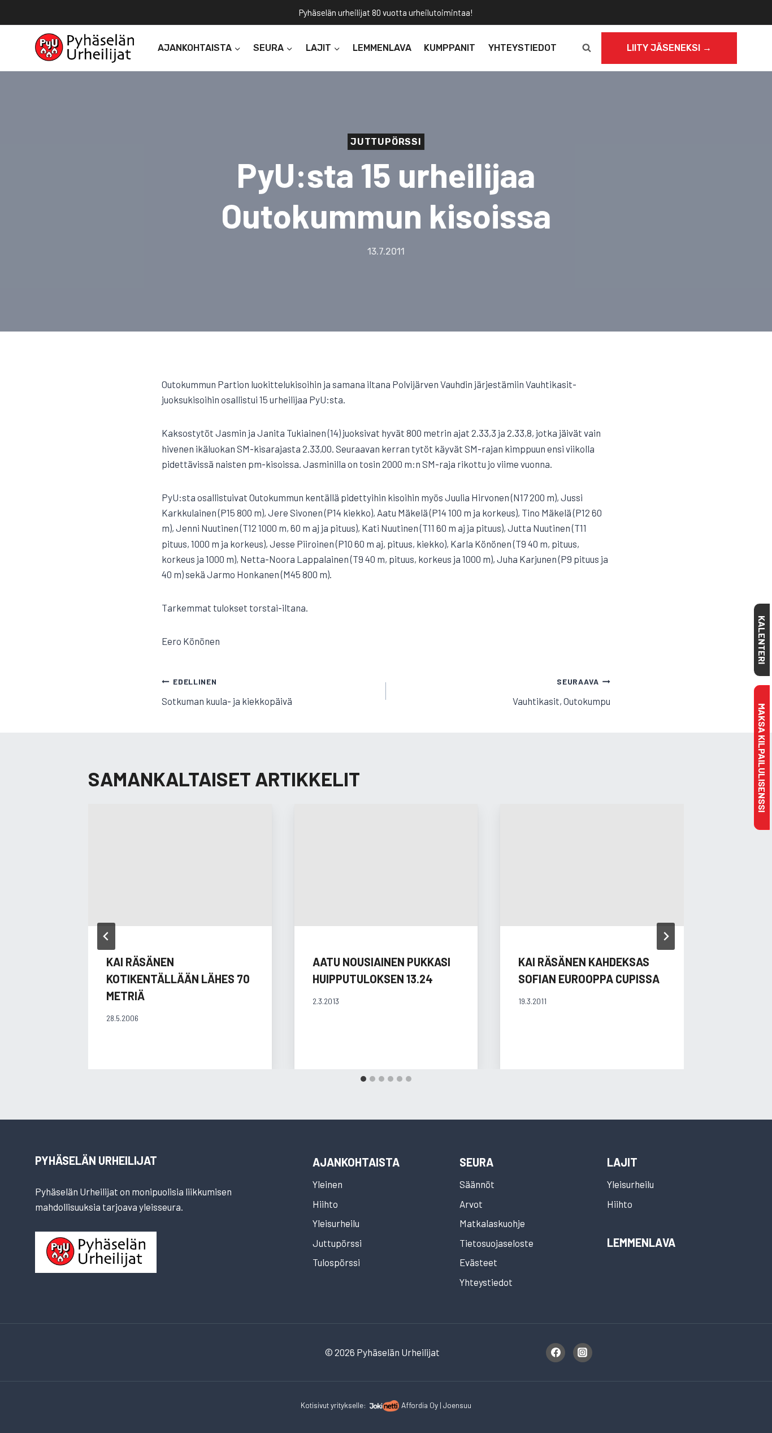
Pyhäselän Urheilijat (96, 1160)
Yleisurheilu (336, 1223)
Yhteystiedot (522, 47)
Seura (476, 1162)
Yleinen (327, 1184)
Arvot (471, 1204)
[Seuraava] (666, 936)
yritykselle (347, 1405)
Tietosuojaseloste (496, 1243)
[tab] (363, 1079)
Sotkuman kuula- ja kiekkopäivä (227, 692)
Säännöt (477, 1184)
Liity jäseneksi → (669, 47)
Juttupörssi (386, 141)
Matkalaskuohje (492, 1223)
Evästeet (478, 1262)
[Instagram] (582, 1352)
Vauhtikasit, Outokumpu (561, 692)
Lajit (622, 1162)
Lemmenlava (382, 47)
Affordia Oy (419, 1405)
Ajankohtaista (356, 1162)
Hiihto (325, 1204)
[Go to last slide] (106, 936)
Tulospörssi (336, 1262)
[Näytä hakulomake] (587, 48)
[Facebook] (555, 1352)
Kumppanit (449, 47)
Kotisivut (315, 1405)
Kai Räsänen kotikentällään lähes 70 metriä (178, 978)
